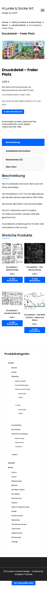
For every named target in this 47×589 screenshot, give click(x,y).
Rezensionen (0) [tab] (14, 159)
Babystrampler (20, 381)
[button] (41, 44)
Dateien (17, 121)
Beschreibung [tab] (13, 142)
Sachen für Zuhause (20, 434)
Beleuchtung (19, 438)
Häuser (14, 503)
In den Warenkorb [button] (12, 280)
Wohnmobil (16, 537)
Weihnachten (17, 533)
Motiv (10, 467)
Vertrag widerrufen (23, 583)
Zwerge (15, 542)
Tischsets (18, 447)
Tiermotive (16, 529)
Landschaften (29, 121)
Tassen (14, 454)
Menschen (16, 520)
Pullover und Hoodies (22, 389)
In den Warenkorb (13, 111)
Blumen (15, 485)
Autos (14, 477)
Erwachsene (22, 393)
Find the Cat (16, 498)
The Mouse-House (19, 524)
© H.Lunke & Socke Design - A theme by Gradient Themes (23, 573)
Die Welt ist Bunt (18, 490)
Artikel (11, 363)
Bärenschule (17, 481)
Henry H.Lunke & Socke (20, 507)
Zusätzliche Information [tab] (18, 151)
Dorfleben (16, 494)
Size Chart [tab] (11, 166)
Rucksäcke (16, 429)
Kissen (14, 372)
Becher (14, 368)
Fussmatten (19, 442)
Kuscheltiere (17, 425)
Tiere (19, 127)
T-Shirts (18, 405)
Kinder (27, 124)
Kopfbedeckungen (21, 385)
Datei (20, 124)
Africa (14, 472)
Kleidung (15, 376)
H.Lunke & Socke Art (17, 8)
